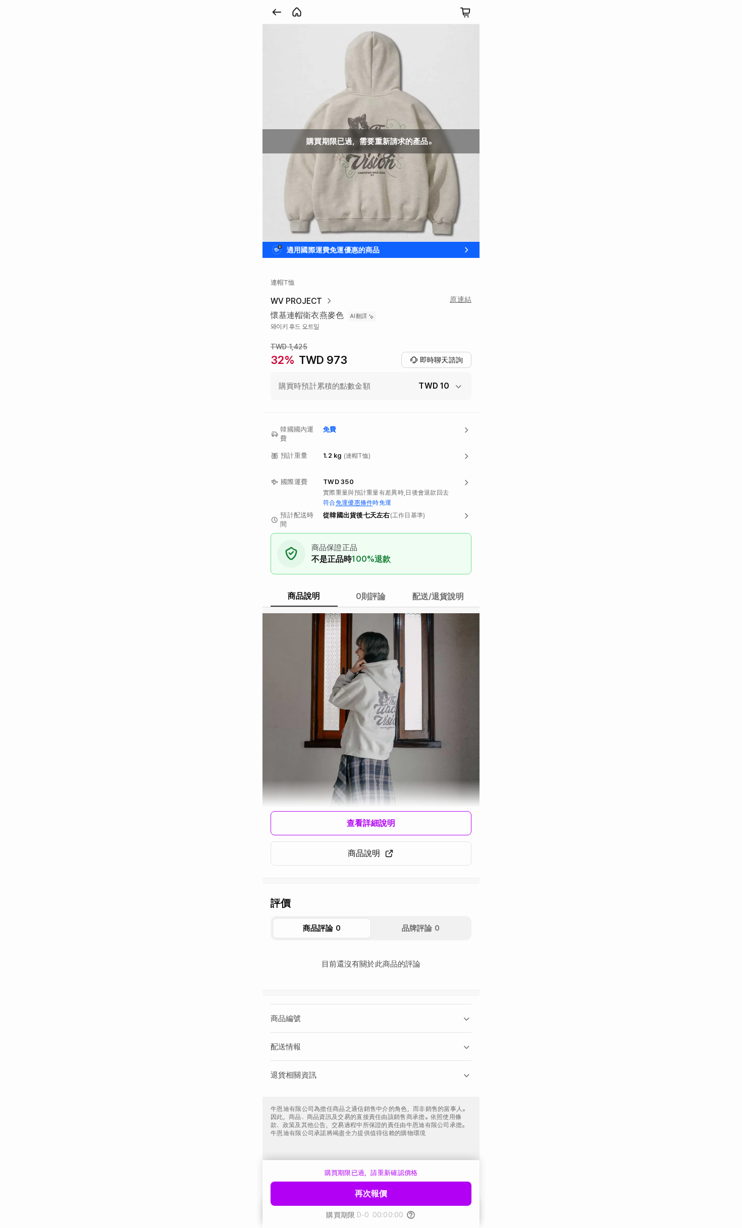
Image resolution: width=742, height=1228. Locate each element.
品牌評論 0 (421, 928)
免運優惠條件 (354, 502)
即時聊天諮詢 (441, 360)
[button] (371, 386)
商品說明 (364, 853)
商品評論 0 (322, 928)
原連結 (460, 299)
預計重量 (294, 455)
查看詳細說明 (371, 823)
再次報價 (371, 1193)
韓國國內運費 (296, 433)
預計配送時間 (296, 519)
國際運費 (294, 482)
